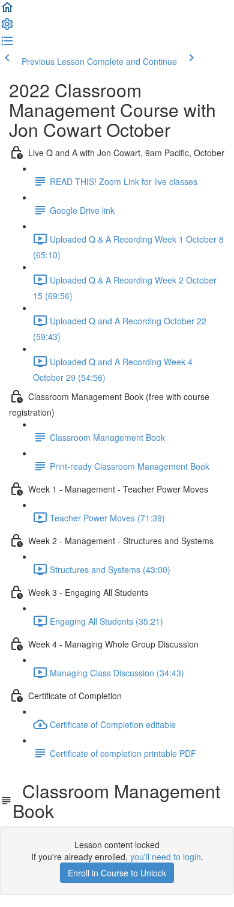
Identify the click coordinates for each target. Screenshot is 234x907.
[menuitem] (7, 28)
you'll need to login (165, 857)
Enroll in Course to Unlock (117, 873)
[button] (7, 11)
